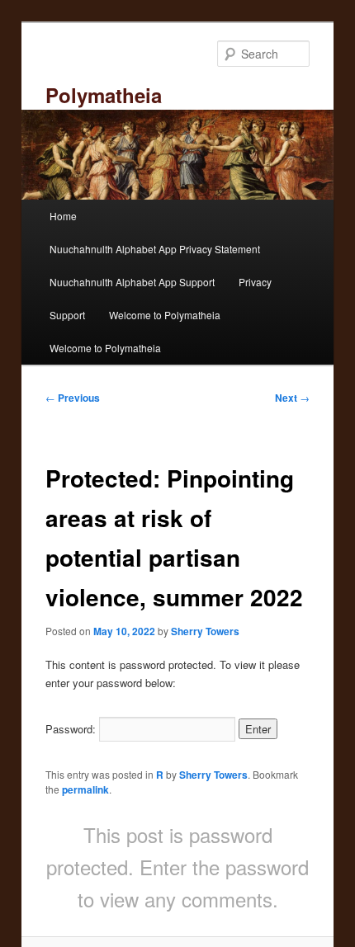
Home (63, 216)
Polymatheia (103, 95)
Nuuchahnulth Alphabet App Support (132, 282)
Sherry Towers (205, 631)
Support (67, 315)
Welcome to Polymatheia (164, 315)
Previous (72, 397)
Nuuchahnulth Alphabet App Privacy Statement (155, 249)
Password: (72, 729)
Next (292, 397)
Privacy (255, 282)
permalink (85, 789)
